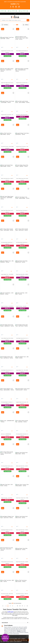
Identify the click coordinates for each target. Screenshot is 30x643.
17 (22, 605)
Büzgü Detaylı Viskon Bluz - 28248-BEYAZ (22, 561)
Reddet (19, 631)
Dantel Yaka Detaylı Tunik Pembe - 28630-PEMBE (22, 210)
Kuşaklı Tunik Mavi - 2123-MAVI (21, 306)
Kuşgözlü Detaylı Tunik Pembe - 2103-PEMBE (7, 114)
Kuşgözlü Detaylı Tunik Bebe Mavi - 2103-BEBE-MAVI (22, 82)
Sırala (26, 24)
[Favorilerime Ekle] (13, 29)
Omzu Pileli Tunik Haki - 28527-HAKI (7, 593)
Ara (28, 20)
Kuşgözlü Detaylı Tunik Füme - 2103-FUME (7, 50)
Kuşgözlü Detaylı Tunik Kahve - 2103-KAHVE (22, 146)
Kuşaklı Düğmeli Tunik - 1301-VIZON (22, 370)
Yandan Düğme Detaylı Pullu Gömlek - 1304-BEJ (22, 178)
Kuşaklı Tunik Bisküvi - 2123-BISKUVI (7, 306)
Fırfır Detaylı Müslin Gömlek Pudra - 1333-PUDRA (7, 242)
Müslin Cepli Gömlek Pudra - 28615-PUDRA (7, 178)
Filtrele (6, 24)
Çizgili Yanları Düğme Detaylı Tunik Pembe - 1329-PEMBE (7, 210)
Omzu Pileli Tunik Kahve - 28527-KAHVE (22, 593)
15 (17, 605)
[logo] (15, 16)
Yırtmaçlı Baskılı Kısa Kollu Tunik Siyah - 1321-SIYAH (7, 561)
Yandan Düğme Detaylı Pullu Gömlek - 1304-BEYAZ (7, 338)
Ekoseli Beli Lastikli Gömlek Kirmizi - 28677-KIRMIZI (22, 114)
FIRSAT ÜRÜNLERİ (5, 637)
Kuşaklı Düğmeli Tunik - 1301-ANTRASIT (7, 274)
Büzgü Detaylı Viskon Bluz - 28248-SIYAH (22, 274)
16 (19, 605)
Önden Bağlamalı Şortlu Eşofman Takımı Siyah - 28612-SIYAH (22, 50)
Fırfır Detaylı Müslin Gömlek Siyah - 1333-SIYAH (22, 242)
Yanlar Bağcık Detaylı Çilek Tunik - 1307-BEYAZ (7, 370)
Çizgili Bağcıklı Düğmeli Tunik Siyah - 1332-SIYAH (7, 529)
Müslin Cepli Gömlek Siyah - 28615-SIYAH (22, 529)
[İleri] (25, 606)
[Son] (27, 606)
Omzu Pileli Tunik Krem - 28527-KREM (7, 146)
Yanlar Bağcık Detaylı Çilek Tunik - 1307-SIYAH (22, 338)
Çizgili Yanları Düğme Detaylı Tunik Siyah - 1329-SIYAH (7, 82)
